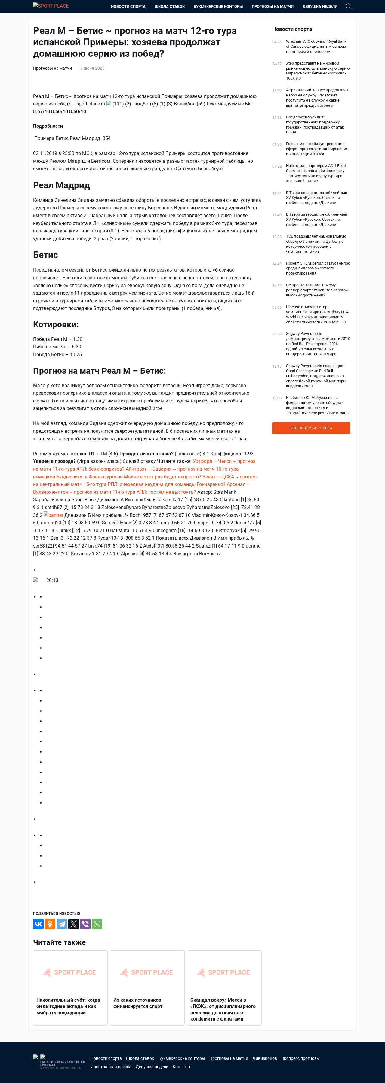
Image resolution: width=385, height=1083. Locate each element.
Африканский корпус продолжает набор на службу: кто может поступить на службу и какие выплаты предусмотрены (317, 98)
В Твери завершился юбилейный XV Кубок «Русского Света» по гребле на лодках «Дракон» (316, 197)
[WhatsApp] (97, 924)
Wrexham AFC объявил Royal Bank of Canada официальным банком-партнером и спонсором (316, 46)
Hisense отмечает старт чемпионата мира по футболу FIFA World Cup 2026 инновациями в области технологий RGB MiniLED (317, 314)
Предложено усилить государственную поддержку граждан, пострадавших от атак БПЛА (315, 125)
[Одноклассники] (50, 924)
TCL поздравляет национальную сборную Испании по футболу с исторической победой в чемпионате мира (316, 244)
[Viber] (85, 924)
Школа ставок (170, 6)
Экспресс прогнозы (300, 1058)
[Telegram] (62, 924)
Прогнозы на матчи (273, 6)
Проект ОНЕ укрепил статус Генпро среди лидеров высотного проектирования (318, 268)
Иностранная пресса (111, 1066)
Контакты (182, 1066)
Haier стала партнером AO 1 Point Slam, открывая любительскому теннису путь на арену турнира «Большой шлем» (316, 173)
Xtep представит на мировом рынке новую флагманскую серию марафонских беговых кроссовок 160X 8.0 (318, 71)
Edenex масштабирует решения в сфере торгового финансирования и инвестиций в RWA (317, 148)
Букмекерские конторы (218, 6)
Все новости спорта (311, 428)
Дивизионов (264, 1058)
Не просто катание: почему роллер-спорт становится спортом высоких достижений (317, 290)
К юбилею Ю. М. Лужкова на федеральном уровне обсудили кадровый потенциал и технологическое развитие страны (318, 405)
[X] (73, 924)
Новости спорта (128, 6)
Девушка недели (320, 6)
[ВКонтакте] (38, 924)
